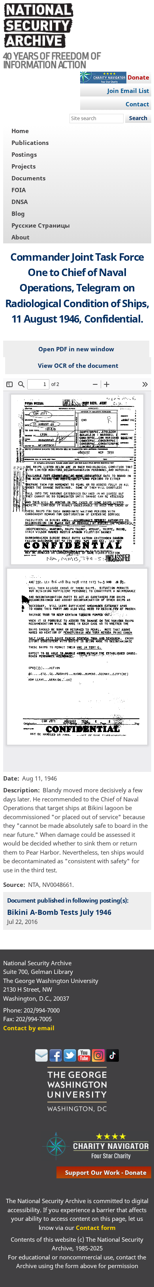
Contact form (96, 1227)
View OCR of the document (78, 365)
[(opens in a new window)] (41, 1059)
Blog (18, 213)
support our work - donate (105, 1172)
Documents (28, 178)
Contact (137, 104)
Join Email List (128, 91)
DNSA (19, 202)
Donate (138, 77)
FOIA (18, 190)
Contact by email (28, 1028)
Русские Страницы (40, 225)
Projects (23, 166)
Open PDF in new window (76, 349)
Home (20, 131)
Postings (24, 154)
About (20, 237)
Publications (30, 143)
